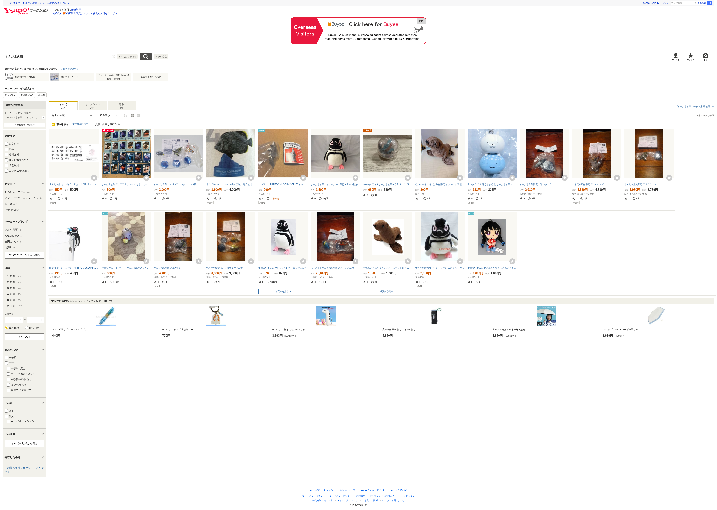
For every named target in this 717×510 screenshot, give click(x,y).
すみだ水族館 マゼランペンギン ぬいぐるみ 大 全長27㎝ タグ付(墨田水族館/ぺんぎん (440, 268)
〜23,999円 (13, 306)
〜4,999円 (13, 294)
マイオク (675, 60)
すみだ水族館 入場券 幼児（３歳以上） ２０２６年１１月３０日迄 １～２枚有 (74, 184)
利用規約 (360, 496)
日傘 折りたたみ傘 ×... (510, 329)
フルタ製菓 (10, 95)
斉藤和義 (701, 3)
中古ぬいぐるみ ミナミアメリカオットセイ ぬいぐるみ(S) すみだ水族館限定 (387, 268)
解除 (43, 117)
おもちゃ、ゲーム (17, 191)
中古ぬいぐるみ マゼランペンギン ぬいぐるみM (282, 268)
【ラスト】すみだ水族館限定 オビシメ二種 (332, 268)
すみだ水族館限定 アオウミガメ (640, 184)
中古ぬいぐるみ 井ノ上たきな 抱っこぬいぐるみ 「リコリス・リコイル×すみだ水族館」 (492, 268)
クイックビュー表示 (138, 115)
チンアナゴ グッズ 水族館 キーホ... (179, 329)
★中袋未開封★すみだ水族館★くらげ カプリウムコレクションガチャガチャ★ (387, 184)
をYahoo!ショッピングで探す (82, 300)
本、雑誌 (11, 203)
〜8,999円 (13, 300)
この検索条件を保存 (25, 125)
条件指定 (161, 56)
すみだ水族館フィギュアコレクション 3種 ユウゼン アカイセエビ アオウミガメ (178, 184)
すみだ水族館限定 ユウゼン (167, 268)
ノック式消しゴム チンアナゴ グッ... (70, 329)
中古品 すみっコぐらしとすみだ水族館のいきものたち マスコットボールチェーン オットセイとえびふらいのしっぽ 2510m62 (126, 268)
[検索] (709, 3)
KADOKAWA (27, 95)
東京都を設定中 (80, 124)
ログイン (56, 13)
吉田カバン (13, 241)
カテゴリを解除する (68, 69)
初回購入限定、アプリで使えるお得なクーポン (91, 13)
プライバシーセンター (340, 496)
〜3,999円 (13, 288)
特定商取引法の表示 (322, 500)
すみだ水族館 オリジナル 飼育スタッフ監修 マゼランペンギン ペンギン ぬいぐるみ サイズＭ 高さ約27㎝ (335, 184)
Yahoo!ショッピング (373, 490)
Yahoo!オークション (321, 490)
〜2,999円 (13, 282)
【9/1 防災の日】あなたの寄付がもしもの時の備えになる (38, 3)
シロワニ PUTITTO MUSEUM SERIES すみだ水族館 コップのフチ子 (283, 184)
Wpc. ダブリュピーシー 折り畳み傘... (621, 329)
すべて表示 (13, 210)
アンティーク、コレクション (23, 197)
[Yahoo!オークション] (26, 9)
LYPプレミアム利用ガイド (383, 496)
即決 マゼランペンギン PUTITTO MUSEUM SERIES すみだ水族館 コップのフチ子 (74, 268)
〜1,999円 (13, 276)
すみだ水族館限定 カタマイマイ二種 (224, 268)
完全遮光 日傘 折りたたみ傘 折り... (399, 329)
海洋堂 (41, 95)
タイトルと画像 (125, 115)
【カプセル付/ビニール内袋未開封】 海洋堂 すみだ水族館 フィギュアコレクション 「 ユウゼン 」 (230, 184)
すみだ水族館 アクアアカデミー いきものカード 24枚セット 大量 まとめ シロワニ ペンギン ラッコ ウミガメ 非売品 (126, 184)
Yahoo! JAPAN (651, 2)
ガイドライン (408, 496)
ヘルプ (664, 2)
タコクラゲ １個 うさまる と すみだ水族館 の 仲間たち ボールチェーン (492, 184)
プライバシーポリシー (313, 496)
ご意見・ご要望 (370, 500)
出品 (705, 60)
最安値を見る (282, 291)
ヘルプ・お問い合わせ (393, 500)
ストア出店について (347, 500)
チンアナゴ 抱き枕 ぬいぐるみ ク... (289, 329)
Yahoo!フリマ (347, 490)
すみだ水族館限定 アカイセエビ (588, 184)
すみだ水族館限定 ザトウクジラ (536, 184)
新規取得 (76, 9)
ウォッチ (690, 60)
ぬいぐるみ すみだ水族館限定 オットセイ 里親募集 (440, 184)
